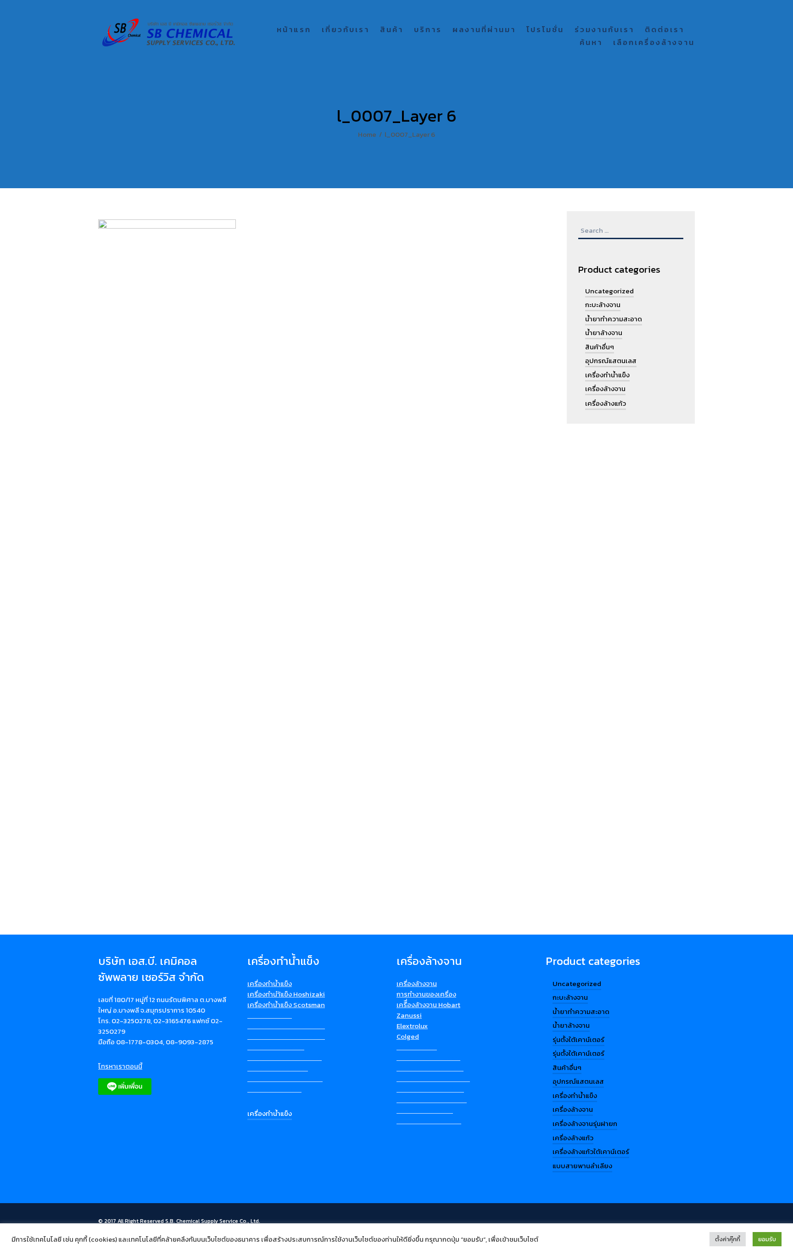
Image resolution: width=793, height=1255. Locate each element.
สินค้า (391, 30)
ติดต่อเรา (664, 30)
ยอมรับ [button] (767, 1239)
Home (367, 134)
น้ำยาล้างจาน (603, 332)
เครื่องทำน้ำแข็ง (607, 375)
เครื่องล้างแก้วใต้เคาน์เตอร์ (591, 1151)
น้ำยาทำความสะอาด (613, 319)
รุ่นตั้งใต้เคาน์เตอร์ (578, 1039)
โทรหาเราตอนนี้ (120, 1066)
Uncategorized (609, 291)
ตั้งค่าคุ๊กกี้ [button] (727, 1239)
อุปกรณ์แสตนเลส (611, 360)
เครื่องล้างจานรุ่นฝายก (585, 1123)
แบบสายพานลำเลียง (582, 1165)
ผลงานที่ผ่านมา (484, 30)
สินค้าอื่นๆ (599, 347)
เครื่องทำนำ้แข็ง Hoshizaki (286, 994)
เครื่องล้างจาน (605, 388)
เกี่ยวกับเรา (345, 30)
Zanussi (409, 1015)
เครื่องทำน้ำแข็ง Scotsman (286, 1004)
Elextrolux (412, 1025)
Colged (407, 1036)
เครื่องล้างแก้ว (605, 403)
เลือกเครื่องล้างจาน (654, 43)
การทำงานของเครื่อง (426, 994)
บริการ (428, 30)
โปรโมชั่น (545, 30)
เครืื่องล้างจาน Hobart (428, 1004)
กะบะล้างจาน (602, 304)
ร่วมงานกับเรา (604, 30)
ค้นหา (591, 43)
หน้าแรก (294, 30)
